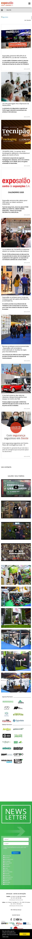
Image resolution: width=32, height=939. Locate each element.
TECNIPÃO (7, 864)
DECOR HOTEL (8, 856)
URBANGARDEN (8, 863)
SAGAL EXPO (7, 875)
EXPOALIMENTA (8, 879)
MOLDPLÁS (7, 857)
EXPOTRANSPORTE (9, 859)
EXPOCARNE (7, 882)
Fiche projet (16, 925)
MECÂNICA (7, 870)
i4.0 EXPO (7, 884)
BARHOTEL (7, 880)
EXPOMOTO (7, 866)
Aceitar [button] (24, 934)
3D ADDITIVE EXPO (9, 877)
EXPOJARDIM (7, 861)
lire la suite (26, 69)
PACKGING (7, 873)
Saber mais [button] (5, 936)
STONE (6, 868)
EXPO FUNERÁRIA (8, 871)
